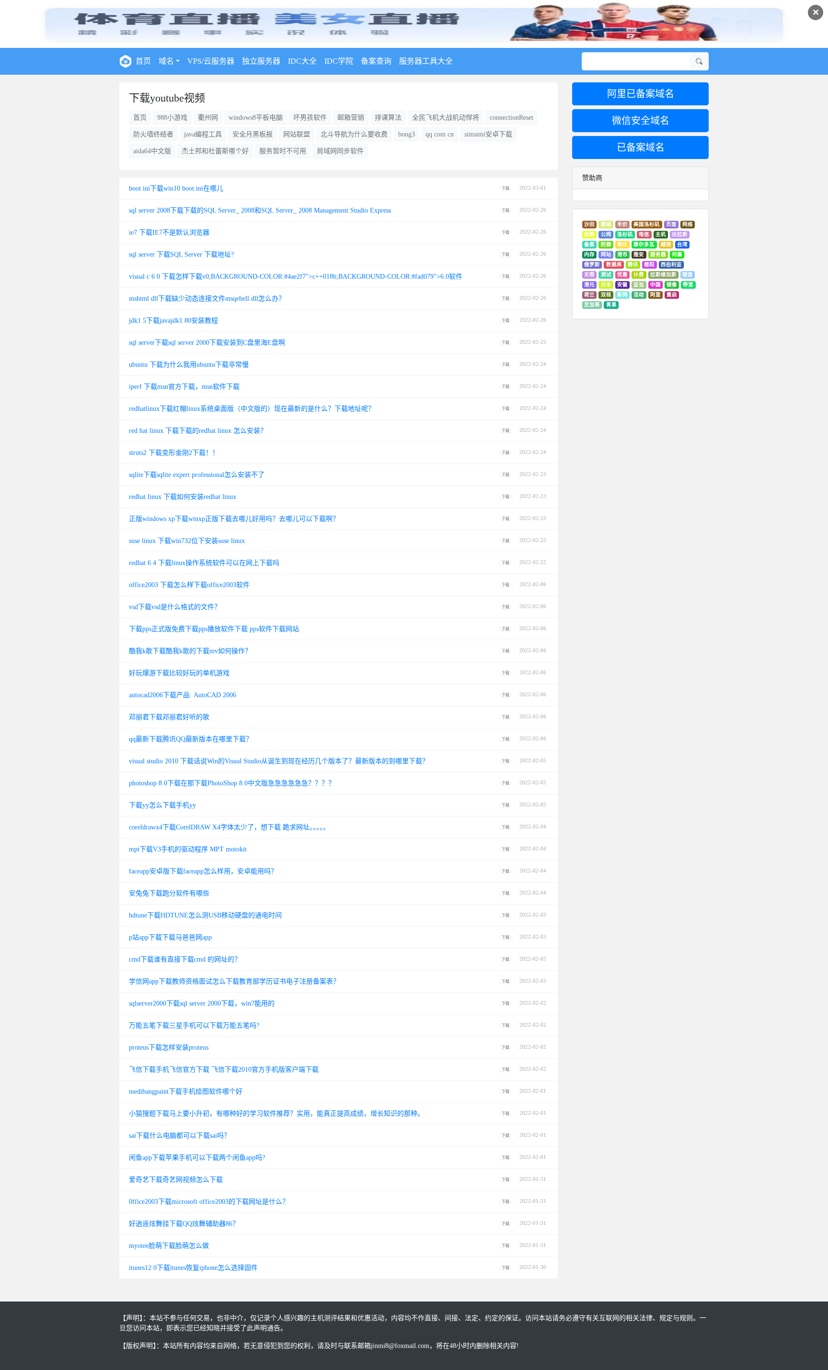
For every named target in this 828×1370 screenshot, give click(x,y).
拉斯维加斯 (663, 274)
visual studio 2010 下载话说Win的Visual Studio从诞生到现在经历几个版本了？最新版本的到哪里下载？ (279, 761)
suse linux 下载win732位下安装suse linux (187, 540)
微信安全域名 (640, 120)
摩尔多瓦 (644, 244)
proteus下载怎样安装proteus (168, 1047)
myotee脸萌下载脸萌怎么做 (169, 1245)
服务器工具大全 (426, 61)
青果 (611, 304)
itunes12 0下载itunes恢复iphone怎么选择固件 (193, 1267)
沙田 (589, 224)
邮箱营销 (350, 117)
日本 (606, 284)
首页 (143, 61)
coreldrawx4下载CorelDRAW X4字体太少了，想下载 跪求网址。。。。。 (229, 827)
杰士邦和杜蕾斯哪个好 (215, 151)
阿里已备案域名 (640, 94)
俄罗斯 (592, 264)
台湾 (682, 244)
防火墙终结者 (153, 134)
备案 (589, 244)
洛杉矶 (625, 234)
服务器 (658, 254)
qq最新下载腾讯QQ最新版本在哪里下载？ (191, 739)
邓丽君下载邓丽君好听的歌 (169, 717)
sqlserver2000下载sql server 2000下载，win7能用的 (202, 1003)
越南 (666, 244)
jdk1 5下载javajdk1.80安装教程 (173, 320)
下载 (505, 188)
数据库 (614, 264)
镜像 (672, 284)
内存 (589, 254)
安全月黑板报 (252, 134)
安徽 (622, 284)
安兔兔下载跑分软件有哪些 (169, 893)
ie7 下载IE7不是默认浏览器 (169, 232)
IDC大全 (302, 61)
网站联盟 (296, 134)
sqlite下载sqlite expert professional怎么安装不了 (196, 474)
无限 (589, 274)
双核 (606, 294)
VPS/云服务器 (210, 61)
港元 (589, 284)
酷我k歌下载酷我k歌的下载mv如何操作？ (190, 651)
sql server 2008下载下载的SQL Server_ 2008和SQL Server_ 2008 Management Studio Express (260, 210)
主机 (661, 234)
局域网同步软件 (340, 151)
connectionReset (511, 117)
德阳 (649, 264)
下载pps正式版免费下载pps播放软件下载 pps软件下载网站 (214, 629)
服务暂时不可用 (282, 151)
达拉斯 (680, 234)
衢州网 (208, 117)
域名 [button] (166, 61)
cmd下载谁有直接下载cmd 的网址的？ (185, 959)
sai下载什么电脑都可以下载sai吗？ (179, 1135)
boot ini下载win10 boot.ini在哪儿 (176, 188)
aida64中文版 (152, 151)
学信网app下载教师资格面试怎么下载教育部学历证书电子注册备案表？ (234, 981)
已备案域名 (641, 147)
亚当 (638, 284)
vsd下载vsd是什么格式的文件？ (175, 607)
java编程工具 (203, 134)
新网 (622, 294)
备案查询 (376, 61)
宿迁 (622, 244)
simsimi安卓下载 (488, 134)
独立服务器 (261, 61)
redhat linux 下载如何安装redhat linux (182, 496)
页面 (671, 224)
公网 (606, 234)
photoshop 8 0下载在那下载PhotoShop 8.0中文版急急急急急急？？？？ (232, 783)
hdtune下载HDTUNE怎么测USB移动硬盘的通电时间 (205, 915)
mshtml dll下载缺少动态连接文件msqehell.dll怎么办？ (207, 298)
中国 (655, 284)
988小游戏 (172, 117)
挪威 (606, 224)
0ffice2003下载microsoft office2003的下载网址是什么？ (209, 1201)
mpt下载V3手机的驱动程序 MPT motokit (188, 849)
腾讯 (633, 264)
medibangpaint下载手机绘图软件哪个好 (185, 1091)
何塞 (677, 254)
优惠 (622, 274)
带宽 (688, 284)
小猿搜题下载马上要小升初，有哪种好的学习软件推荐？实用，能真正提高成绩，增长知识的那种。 (276, 1113)
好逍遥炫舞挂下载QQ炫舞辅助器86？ (184, 1223)
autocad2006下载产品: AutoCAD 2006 (182, 695)
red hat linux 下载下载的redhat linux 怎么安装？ (198, 430)
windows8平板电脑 (256, 117)
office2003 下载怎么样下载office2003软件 (189, 585)
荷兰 (589, 294)
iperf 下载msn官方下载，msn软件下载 (184, 386)
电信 (644, 234)
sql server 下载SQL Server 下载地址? (181, 254)
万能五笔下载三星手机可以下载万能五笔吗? (194, 1025)
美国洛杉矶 (646, 224)
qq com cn (440, 134)
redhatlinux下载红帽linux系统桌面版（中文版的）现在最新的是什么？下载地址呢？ (252, 408)
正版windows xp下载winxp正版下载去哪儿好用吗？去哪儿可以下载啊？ (234, 518)
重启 (672, 294)
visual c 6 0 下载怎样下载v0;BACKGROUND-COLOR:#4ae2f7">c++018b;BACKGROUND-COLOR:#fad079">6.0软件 (295, 276)
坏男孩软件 (310, 117)
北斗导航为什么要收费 (354, 134)
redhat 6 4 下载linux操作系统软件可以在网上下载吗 (204, 562)
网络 (687, 224)
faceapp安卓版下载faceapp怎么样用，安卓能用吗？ (203, 871)
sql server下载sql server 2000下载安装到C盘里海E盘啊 (207, 342)
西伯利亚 (671, 264)
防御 (606, 244)
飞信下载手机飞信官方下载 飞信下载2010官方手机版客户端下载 (224, 1069)
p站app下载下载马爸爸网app (170, 937)
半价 (622, 224)
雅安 (638, 254)
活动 (638, 294)
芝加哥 (592, 304)
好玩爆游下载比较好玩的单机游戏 (179, 673)
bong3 (406, 134)
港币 (622, 254)
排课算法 (388, 117)
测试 (606, 274)
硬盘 (687, 274)
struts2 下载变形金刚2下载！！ (174, 452)
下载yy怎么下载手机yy (162, 805)
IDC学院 (338, 61)
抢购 (589, 234)
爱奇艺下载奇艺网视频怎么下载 (176, 1179)
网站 (606, 254)
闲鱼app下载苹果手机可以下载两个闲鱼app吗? (197, 1157)
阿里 (655, 294)
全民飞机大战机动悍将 (445, 117)
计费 (638, 274)
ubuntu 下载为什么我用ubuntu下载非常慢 (189, 364)
